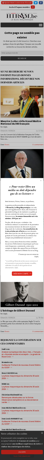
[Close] (40, 180)
